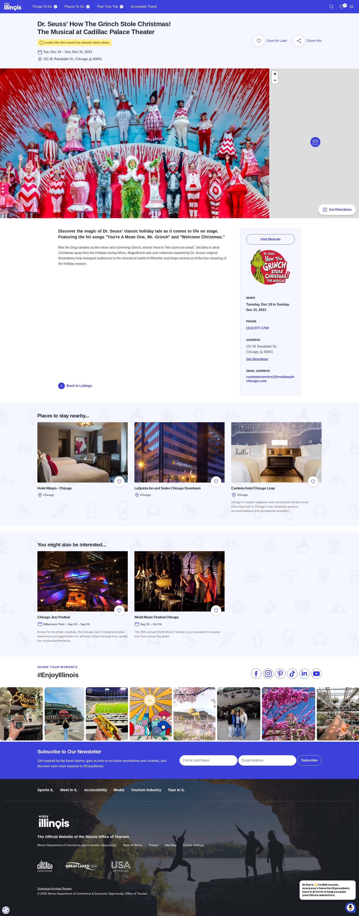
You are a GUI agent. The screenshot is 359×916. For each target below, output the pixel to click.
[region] (331, 6)
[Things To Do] (55, 6)
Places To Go (74, 6)
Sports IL (45, 790)
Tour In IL (176, 790)
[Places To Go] (87, 6)
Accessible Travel (144, 6)
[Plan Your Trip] (121, 6)
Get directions (257, 359)
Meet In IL (68, 790)
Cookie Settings (193, 845)
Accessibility (95, 790)
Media (119, 790)
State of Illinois (132, 845)
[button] (315, 142)
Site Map (171, 845)
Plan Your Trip (107, 6)
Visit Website (270, 239)
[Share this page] (299, 41)
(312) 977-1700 (257, 328)
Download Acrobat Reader (54, 888)
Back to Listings (79, 385)
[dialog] (6, 910)
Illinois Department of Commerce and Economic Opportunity (76, 845)
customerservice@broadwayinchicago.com (270, 379)
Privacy (153, 845)
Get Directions (340, 209)
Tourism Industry (146, 790)
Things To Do (42, 6)
